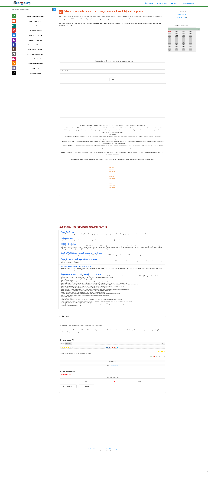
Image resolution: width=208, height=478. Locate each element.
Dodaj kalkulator (189, 3)
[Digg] (107, 347)
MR (190, 31)
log (169, 33)
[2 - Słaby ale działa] (63, 347)
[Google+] (112, 347)
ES (180, 14)
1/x (183, 40)
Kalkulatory (150, 4)
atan (183, 35)
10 (176, 33)
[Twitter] (118, 347)
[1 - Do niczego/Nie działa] (61, 347)
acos (177, 35)
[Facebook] (110, 347)
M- (183, 31)
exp (190, 42)
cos (177, 37)
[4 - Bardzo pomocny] (67, 347)
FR (184, 14)
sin (170, 37)
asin (169, 35)
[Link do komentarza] (161, 356)
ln (190, 37)
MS (183, 33)
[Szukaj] (54, 9)
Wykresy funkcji (163, 3)
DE (182, 14)
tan (184, 37)
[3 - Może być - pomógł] (65, 347)
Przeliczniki (176, 3)
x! (190, 40)
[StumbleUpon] (115, 347)
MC (190, 33)
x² (176, 40)
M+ (176, 31)
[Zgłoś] (159, 356)
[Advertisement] (112, 42)
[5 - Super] (69, 347)
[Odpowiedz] (164, 356)
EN (178, 14)
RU (185, 14)
